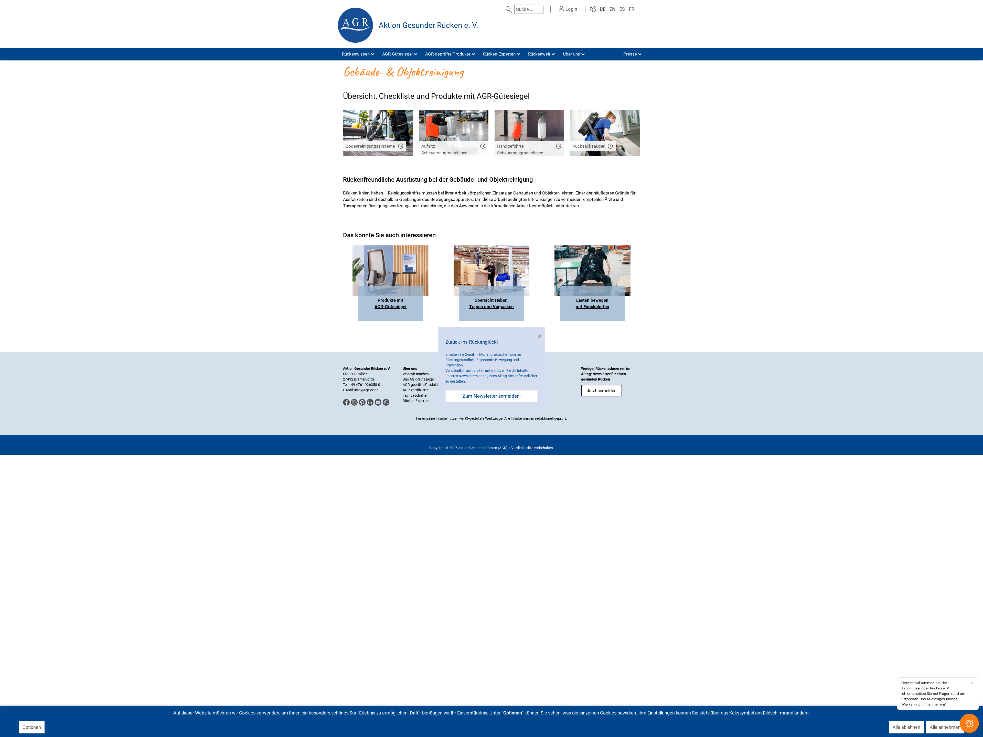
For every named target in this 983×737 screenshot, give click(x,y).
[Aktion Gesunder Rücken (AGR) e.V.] (355, 25)
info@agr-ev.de (366, 390)
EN (612, 9)
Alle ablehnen (906, 727)
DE (602, 9)
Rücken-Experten (416, 401)
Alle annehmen (945, 727)
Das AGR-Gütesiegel (418, 379)
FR (631, 9)
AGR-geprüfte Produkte (421, 385)
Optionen (32, 727)
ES (622, 9)
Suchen (508, 9)
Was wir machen (416, 374)
